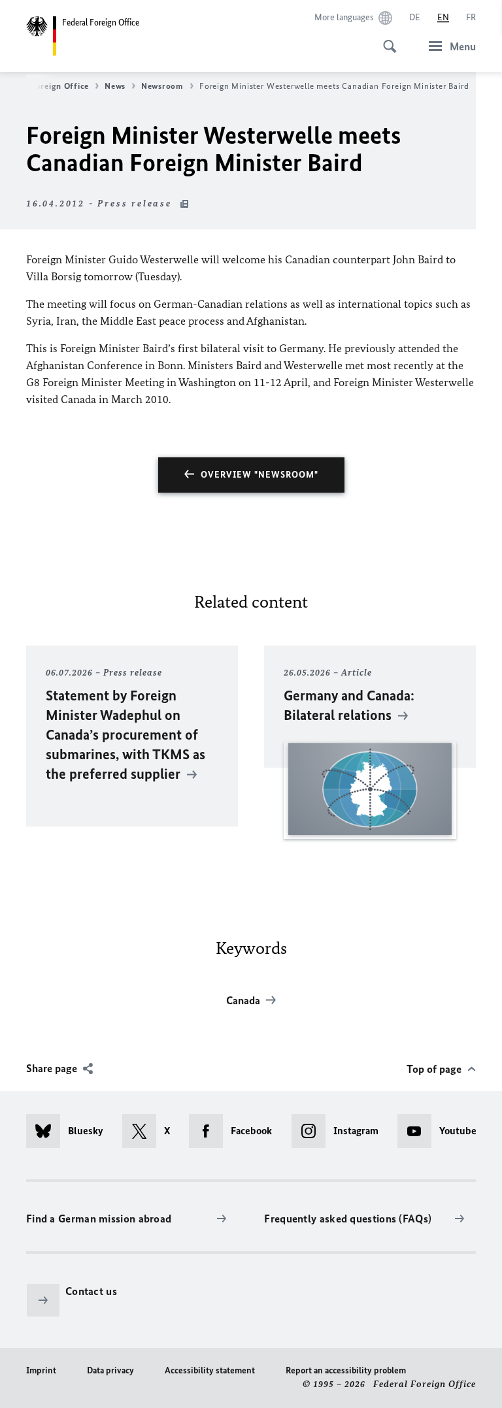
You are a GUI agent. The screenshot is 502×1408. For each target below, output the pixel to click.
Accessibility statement (210, 1370)
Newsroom (162, 86)
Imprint (41, 1370)
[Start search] (385, 39)
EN (443, 17)
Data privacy (110, 1370)
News (115, 86)
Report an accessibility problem (346, 1370)
